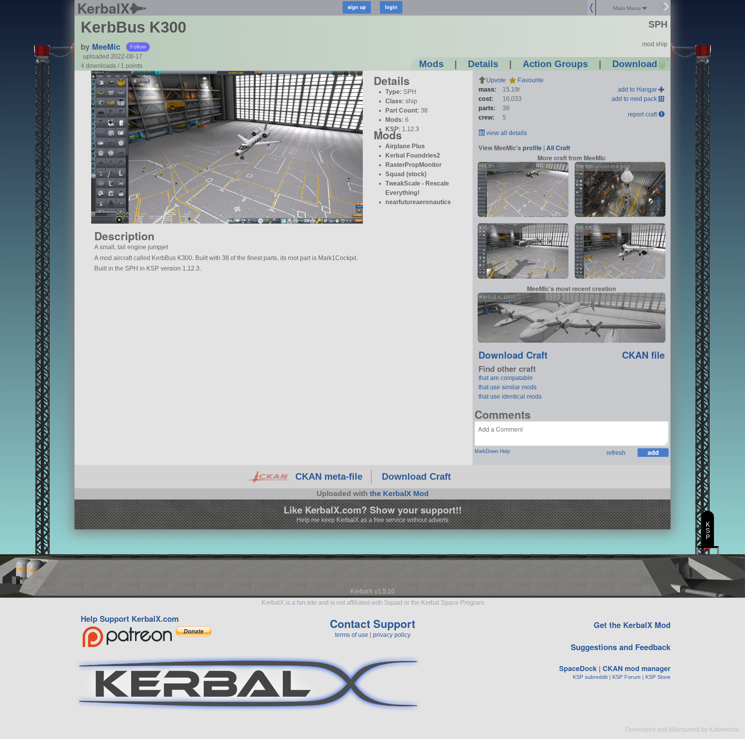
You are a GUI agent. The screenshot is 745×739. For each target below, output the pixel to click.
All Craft (558, 147)
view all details (506, 133)
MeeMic (106, 46)
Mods (431, 64)
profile (532, 147)
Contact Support (372, 623)
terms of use (351, 634)
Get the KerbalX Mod (632, 624)
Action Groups (555, 64)
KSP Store (657, 677)
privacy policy (392, 634)
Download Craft (512, 354)
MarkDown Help (492, 451)
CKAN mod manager (636, 668)
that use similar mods (507, 387)
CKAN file (643, 354)
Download (634, 64)
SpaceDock (578, 668)
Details (483, 64)
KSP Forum (626, 677)
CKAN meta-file (328, 476)
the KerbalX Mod (399, 493)
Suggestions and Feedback (620, 646)
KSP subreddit (590, 677)
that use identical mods (510, 396)
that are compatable (505, 378)
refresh (615, 452)
